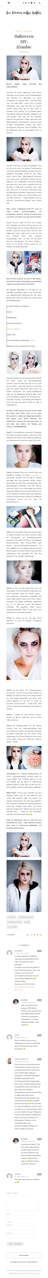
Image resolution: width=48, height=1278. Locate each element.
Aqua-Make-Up (35, 475)
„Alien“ (32, 340)
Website (9, 1233)
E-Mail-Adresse (10, 1223)
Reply (39, 951)
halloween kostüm (14, 922)
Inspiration (28, 31)
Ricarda (19, 951)
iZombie (27, 922)
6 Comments (10, 935)
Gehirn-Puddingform (13, 329)
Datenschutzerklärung (33, 1273)
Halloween (11, 917)
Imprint (24, 1273)
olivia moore (12, 927)
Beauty (18, 31)
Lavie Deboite (22, 1059)
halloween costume (25, 917)
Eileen (24, 1000)
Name (9, 1214)
